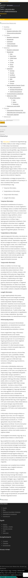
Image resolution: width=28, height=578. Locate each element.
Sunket (12, 66)
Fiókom (5, 524)
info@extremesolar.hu (10, 11)
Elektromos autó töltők (13, 106)
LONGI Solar (13, 58)
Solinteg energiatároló (16, 89)
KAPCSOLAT (3, 13)
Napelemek (10, 39)
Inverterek (10, 41)
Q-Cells (12, 62)
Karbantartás (6, 545)
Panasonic (15, 104)
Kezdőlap (6, 27)
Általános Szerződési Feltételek (11, 512)
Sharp (11, 64)
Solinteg (12, 71)
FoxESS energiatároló (16, 91)
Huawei (12, 73)
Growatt (12, 81)
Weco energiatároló (15, 87)
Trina (11, 60)
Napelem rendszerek (13, 37)
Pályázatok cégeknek (13, 114)
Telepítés (5, 543)
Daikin (14, 102)
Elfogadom (3, 577)
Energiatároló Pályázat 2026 (15, 110)
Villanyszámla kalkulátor (14, 33)
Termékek (7, 35)
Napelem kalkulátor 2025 (14, 31)
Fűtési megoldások (12, 46)
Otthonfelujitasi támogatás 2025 (16, 112)
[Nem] (17, 577)
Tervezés (5, 541)
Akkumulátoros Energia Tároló (15, 85)
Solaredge (13, 77)
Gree (14, 100)
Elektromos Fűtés (12, 96)
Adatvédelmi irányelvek (11, 577)
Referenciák (7, 117)
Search (2, 7)
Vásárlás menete (7, 529)
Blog (4, 510)
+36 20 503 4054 (9, 9)
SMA (11, 79)
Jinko (11, 54)
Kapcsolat (5, 533)
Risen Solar (13, 56)
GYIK (4, 531)
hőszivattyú (6, 141)
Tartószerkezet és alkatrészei (15, 94)
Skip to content (4, 1)
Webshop (6, 48)
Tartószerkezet (11, 43)
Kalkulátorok (7, 29)
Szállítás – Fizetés (8, 527)
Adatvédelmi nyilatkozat (10, 514)
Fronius (12, 83)
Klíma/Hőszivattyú (15, 98)
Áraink (5, 508)
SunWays (12, 75)
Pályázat (6, 108)
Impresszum (6, 516)
